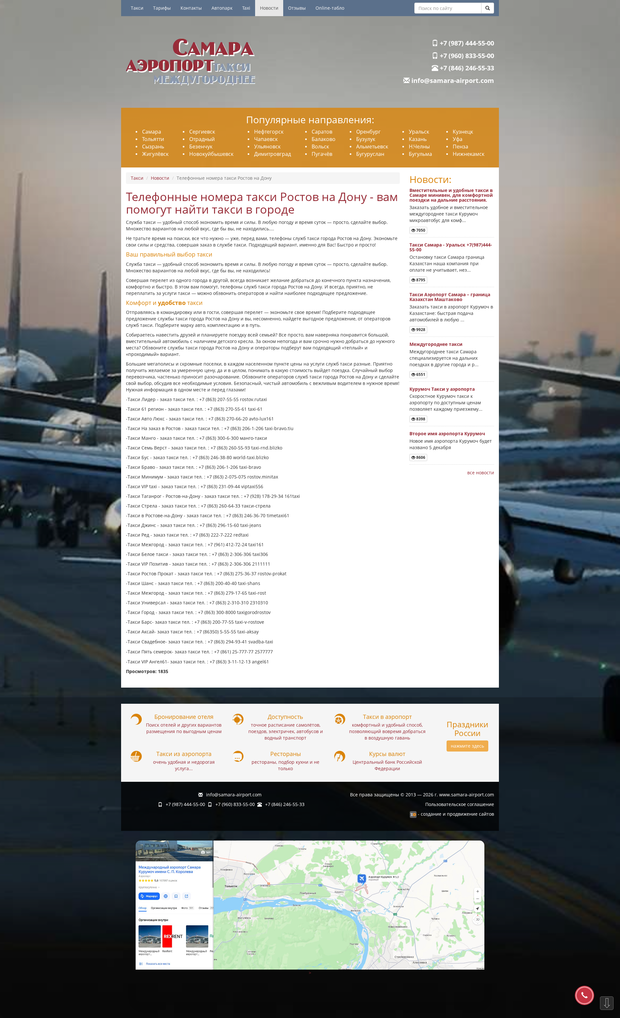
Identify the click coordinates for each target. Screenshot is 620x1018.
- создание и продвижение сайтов (455, 814)
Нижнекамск (468, 153)
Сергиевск (202, 131)
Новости (269, 8)
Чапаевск (266, 139)
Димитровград (272, 153)
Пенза (460, 146)
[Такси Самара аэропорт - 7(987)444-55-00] (215, 62)
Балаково (324, 139)
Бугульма (420, 153)
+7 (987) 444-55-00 (466, 43)
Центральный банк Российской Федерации (387, 765)
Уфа (457, 139)
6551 (420, 374)
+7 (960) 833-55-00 (466, 55)
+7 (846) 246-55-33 (466, 68)
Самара (151, 131)
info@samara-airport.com (452, 80)
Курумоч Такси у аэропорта (442, 389)
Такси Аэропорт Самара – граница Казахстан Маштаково (449, 296)
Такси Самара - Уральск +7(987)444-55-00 (450, 247)
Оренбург (368, 131)
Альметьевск (372, 146)
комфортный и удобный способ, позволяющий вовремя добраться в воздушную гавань (387, 731)
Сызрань (153, 146)
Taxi (246, 8)
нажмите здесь (467, 746)
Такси (137, 8)
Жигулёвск (155, 153)
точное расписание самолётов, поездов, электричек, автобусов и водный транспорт (285, 731)
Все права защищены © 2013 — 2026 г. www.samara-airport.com (422, 794)
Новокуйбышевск (211, 153)
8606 (420, 457)
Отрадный (202, 139)
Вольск (320, 146)
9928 (420, 329)
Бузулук (365, 139)
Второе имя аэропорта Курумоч (447, 433)
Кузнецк (463, 131)
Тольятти (153, 139)
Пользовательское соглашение (459, 804)
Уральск (419, 131)
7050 (420, 230)
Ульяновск (267, 146)
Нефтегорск (269, 131)
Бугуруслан (370, 153)
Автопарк (222, 8)
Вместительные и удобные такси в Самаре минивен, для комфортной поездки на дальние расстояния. (451, 195)
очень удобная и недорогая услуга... (184, 765)
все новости (480, 472)
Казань (418, 139)
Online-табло (329, 8)
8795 (420, 280)
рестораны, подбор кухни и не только (285, 765)
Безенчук (200, 146)
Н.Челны (419, 146)
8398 (420, 419)
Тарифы (162, 8)
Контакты (191, 8)
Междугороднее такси (435, 344)
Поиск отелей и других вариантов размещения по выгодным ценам (184, 728)
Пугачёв (322, 153)
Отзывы (297, 8)
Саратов (322, 131)
